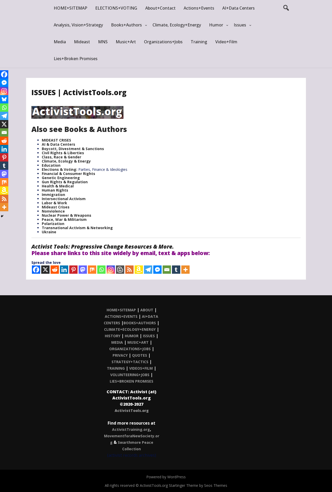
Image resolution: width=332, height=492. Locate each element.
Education (51, 165)
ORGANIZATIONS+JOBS (130, 348)
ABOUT (146, 309)
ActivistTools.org (132, 410)
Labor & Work (54, 202)
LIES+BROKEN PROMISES (131, 381)
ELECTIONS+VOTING (116, 8)
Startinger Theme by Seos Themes (198, 485)
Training (199, 42)
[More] (185, 269)
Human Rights (55, 190)
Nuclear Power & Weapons (66, 215)
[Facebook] (36, 269)
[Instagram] (111, 269)
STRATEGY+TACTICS (130, 361)
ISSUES (149, 335)
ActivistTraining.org (131, 429)
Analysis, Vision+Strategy (78, 25)
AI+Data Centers (238, 8)
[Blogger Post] (120, 269)
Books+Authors (126, 25)
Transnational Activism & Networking (77, 227)
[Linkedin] (64, 269)
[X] (45, 269)
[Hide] (2, 216)
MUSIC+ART (138, 342)
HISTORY (112, 335)
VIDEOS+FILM (141, 368)
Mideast (82, 42)
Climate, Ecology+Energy (177, 25)
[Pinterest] (73, 269)
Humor (216, 25)
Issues (240, 25)
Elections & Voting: (60, 169)
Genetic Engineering (61, 177)
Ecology (65, 161)
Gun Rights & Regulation (65, 181)
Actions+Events (199, 8)
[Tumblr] (176, 269)
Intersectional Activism (64, 198)
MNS (103, 42)
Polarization (53, 223)
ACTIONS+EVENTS (121, 316)
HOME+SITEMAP (70, 8)
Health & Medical (58, 186)
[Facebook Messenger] (157, 269)
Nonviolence (53, 211)
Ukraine (49, 231)
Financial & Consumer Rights (68, 173)
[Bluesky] (4, 99)
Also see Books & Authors (79, 129)
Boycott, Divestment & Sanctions (73, 148)
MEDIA (117, 342)
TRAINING (116, 368)
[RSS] (129, 269)
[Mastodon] (83, 269)
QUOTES (139, 355)
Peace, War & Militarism (64, 219)
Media (60, 42)
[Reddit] (55, 269)
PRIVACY (120, 355)
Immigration (53, 194)
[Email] (167, 269)
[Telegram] (148, 269)
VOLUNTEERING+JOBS (129, 374)
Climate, (50, 161)
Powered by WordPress (166, 476)
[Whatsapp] (101, 269)
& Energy (82, 161)
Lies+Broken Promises (76, 58)
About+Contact (160, 8)
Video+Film (226, 42)
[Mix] (92, 269)
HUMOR (132, 335)
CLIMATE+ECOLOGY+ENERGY (130, 329)
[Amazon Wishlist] (139, 269)
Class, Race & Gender (61, 156)
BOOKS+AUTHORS (139, 322)
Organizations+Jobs (163, 42)
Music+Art (126, 42)
